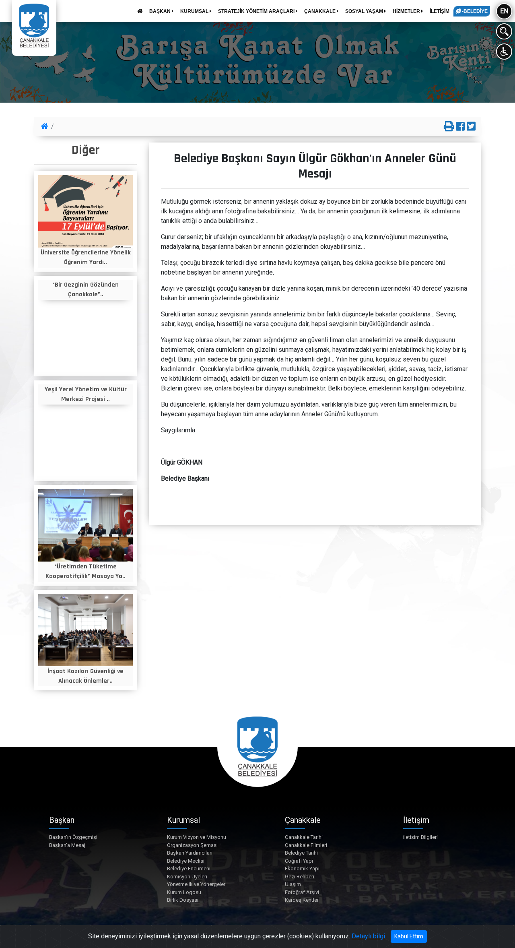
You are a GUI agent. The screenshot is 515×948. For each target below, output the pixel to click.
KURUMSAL (195, 11)
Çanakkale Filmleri (306, 845)
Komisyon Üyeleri (187, 877)
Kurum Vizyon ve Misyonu (196, 837)
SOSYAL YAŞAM (364, 11)
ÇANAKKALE (320, 11)
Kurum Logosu (184, 892)
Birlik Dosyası (182, 900)
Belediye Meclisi (185, 861)
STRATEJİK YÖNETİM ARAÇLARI (257, 11)
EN (504, 11)
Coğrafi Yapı (299, 861)
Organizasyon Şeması (192, 845)
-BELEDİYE (474, 11)
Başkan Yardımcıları (189, 853)
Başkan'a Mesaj (67, 845)
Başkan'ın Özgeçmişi (73, 837)
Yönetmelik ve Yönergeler (196, 884)
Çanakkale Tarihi (304, 837)
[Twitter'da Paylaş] (471, 126)
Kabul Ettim (408, 936)
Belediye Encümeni (188, 868)
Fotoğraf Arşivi (302, 892)
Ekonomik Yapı (302, 868)
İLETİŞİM (439, 11)
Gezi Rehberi (299, 877)
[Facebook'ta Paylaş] (460, 126)
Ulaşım (293, 884)
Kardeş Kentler (302, 900)
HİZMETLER (407, 11)
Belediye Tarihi (301, 853)
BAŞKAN (160, 11)
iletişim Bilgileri (420, 837)
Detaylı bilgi (368, 936)
